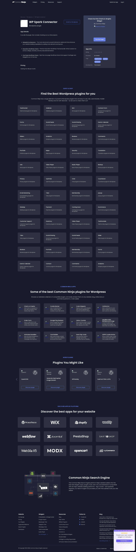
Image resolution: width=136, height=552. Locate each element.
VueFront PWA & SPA (104, 379)
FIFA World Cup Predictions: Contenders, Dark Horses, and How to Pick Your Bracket (108, 533)
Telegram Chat (42, 524)
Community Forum (63, 524)
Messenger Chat (43, 522)
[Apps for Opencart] (81, 450)
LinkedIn (83, 522)
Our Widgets (21, 522)
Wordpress (30, 17)
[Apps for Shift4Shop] (107, 436)
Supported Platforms (23, 524)
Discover (23, 17)
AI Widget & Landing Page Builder (67, 539)
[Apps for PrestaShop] (81, 436)
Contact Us (62, 532)
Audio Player (42, 532)
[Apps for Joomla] (55, 436)
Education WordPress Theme (31, 49)
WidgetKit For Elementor (29, 42)
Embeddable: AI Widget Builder (46, 517)
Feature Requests (63, 527)
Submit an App (114, 2)
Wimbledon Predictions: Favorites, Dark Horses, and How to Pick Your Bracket (107, 537)
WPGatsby (75, 379)
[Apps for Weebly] (107, 422)
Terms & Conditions (101, 548)
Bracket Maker (62, 537)
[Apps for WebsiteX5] (29, 450)
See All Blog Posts (103, 541)
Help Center (62, 519)
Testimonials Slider (43, 529)
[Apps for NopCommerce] (107, 450)
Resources (51, 2)
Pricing (42, 2)
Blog (60, 517)
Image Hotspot (42, 519)
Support (59, 2)
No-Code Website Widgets (65, 534)
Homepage (21, 517)
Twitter (82, 519)
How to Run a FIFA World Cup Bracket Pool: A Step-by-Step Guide (108, 517)
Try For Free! (99, 39)
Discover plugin (30, 387)
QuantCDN (24, 379)
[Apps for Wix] (55, 422)
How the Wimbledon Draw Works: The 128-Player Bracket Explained (107, 521)
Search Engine (22, 527)
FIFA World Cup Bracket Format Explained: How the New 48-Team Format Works (107, 525)
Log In (122, 2)
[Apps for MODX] (55, 450)
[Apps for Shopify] (81, 422)
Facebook (83, 517)
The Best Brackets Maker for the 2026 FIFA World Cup (107, 529)
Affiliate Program (63, 522)
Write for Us (62, 529)
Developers (21, 529)
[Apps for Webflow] (29, 436)
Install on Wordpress (72, 22)
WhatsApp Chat (43, 527)
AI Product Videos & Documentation (68, 542)
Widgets (35, 2)
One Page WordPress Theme (30, 55)
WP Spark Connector (40, 17)
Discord (83, 524)
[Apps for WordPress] (29, 422)
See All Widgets (42, 534)
